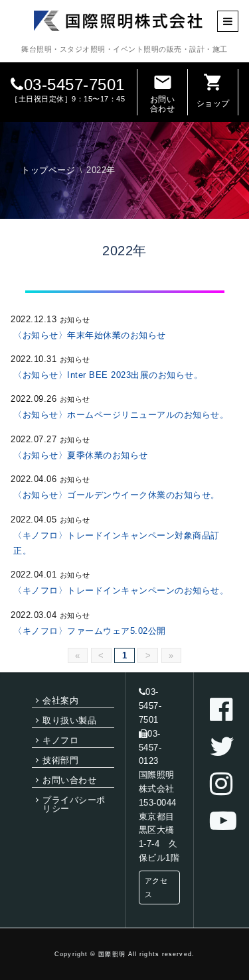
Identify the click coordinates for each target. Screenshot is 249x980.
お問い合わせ (162, 92)
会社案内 (60, 700)
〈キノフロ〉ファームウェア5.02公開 (89, 631)
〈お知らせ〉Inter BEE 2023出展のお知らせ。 (108, 375)
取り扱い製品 (69, 720)
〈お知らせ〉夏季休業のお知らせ (80, 455)
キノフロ (60, 740)
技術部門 (60, 760)
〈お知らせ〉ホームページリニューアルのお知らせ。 (120, 415)
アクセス (156, 887)
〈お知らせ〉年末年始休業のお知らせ (89, 335)
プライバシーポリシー (74, 804)
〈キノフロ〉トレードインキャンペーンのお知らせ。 (120, 590)
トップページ (48, 170)
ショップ (213, 90)
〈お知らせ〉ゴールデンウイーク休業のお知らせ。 (116, 495)
